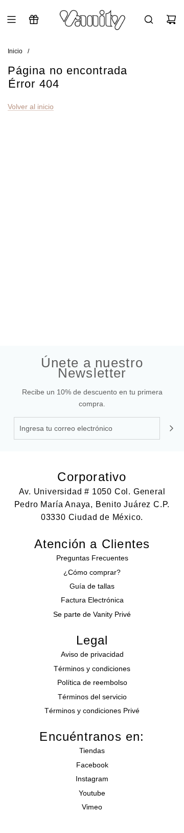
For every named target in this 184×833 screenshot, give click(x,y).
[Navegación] (11, 19)
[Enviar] (171, 428)
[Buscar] (148, 19)
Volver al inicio (31, 106)
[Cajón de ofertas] (33, 19)
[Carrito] (171, 19)
